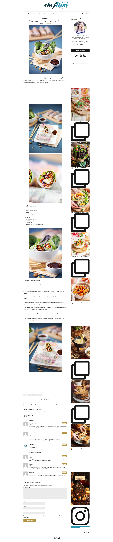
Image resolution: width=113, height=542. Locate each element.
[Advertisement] (45, 94)
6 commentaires (48, 23)
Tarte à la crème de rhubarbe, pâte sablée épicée (28, 415)
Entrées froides (45, 18)
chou (33, 394)
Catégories (25, 13)
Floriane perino (32, 423)
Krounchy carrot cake (44, 414)
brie (25, 394)
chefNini (31, 444)
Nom (24, 501)
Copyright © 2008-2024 (59, 532)
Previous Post (34, 404)
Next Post (56, 404)
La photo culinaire (48, 13)
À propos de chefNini (27, 532)
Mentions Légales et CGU (47, 532)
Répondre (64, 423)
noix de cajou (38, 394)
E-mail (25, 506)
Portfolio (41, 13)
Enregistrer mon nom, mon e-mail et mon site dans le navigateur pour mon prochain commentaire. (42, 516)
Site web (25, 511)
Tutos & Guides (33, 13)
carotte (28, 394)
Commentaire (26, 487)
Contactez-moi (56, 13)
